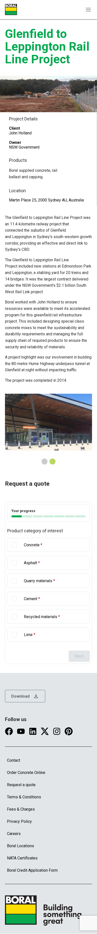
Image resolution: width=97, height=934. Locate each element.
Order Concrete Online (26, 772)
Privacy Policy (19, 821)
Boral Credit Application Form (32, 870)
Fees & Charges (21, 809)
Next (79, 656)
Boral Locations (20, 845)
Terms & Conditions (24, 797)
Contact (13, 760)
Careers (14, 833)
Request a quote (21, 784)
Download (25, 696)
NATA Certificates (22, 858)
